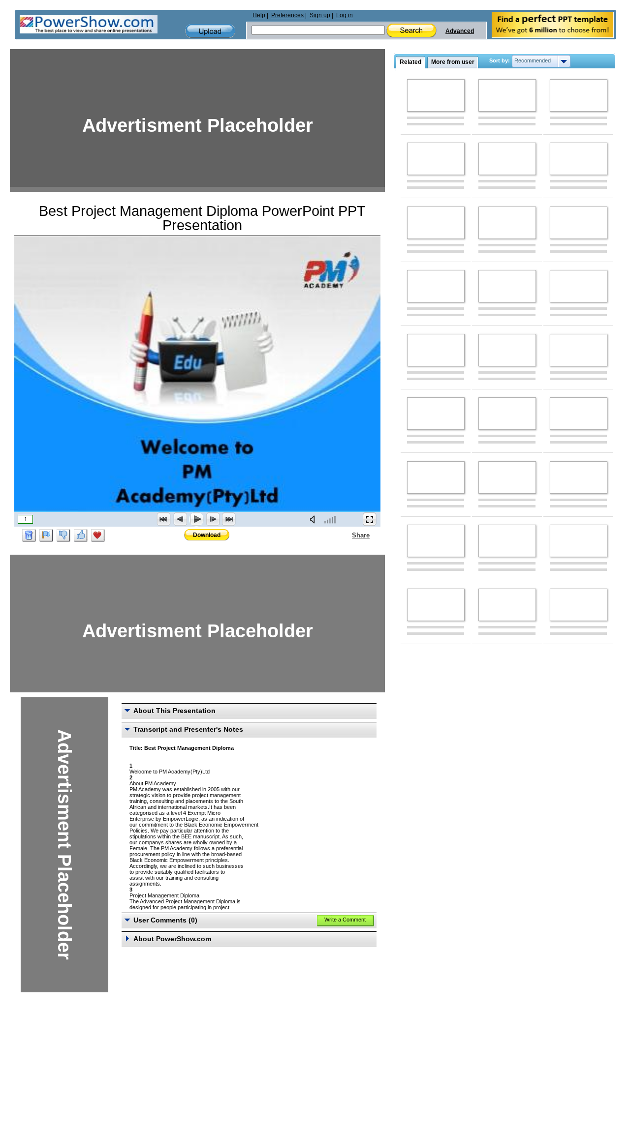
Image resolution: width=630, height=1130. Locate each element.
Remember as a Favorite (98, 535)
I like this (81, 535)
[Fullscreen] (369, 519)
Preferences (287, 15)
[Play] (196, 519)
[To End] (228, 519)
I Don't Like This (63, 535)
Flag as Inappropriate (46, 535)
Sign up (320, 15)
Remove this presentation (29, 535)
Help (258, 15)
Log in (344, 15)
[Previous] (180, 519)
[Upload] (210, 31)
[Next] (212, 519)
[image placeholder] (436, 95)
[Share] (346, 535)
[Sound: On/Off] (314, 519)
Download (206, 535)
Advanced (459, 31)
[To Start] (164, 519)
